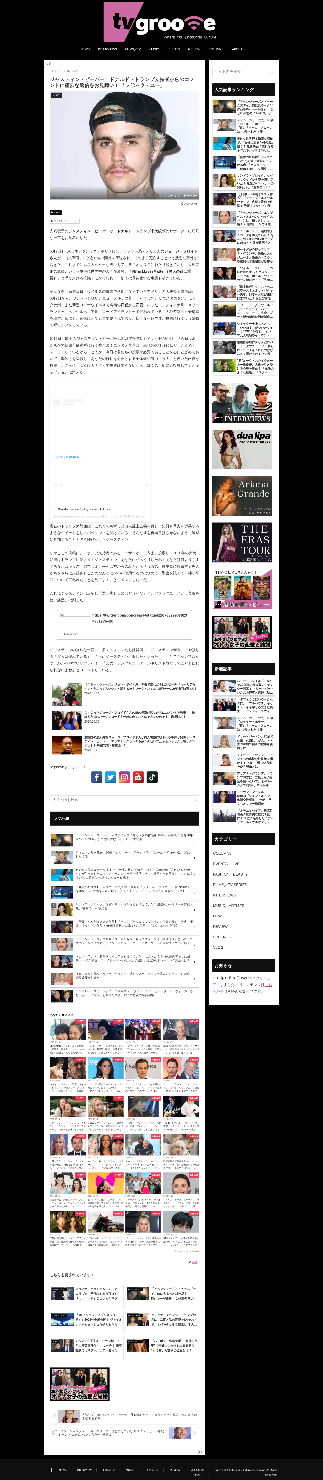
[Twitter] (111, 777)
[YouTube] (138, 777)
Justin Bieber (60, 516)
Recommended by (183, 1251)
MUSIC (130, 1469)
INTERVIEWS (85, 1469)
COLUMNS (197, 1469)
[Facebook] (97, 777)
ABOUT (197, 1474)
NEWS (57, 212)
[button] (195, 799)
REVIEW (175, 1469)
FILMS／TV (108, 1469)
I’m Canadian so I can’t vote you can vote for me (82, 509)
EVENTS (152, 1469)
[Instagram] (124, 777)
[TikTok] (152, 777)
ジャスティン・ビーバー (66, 221)
